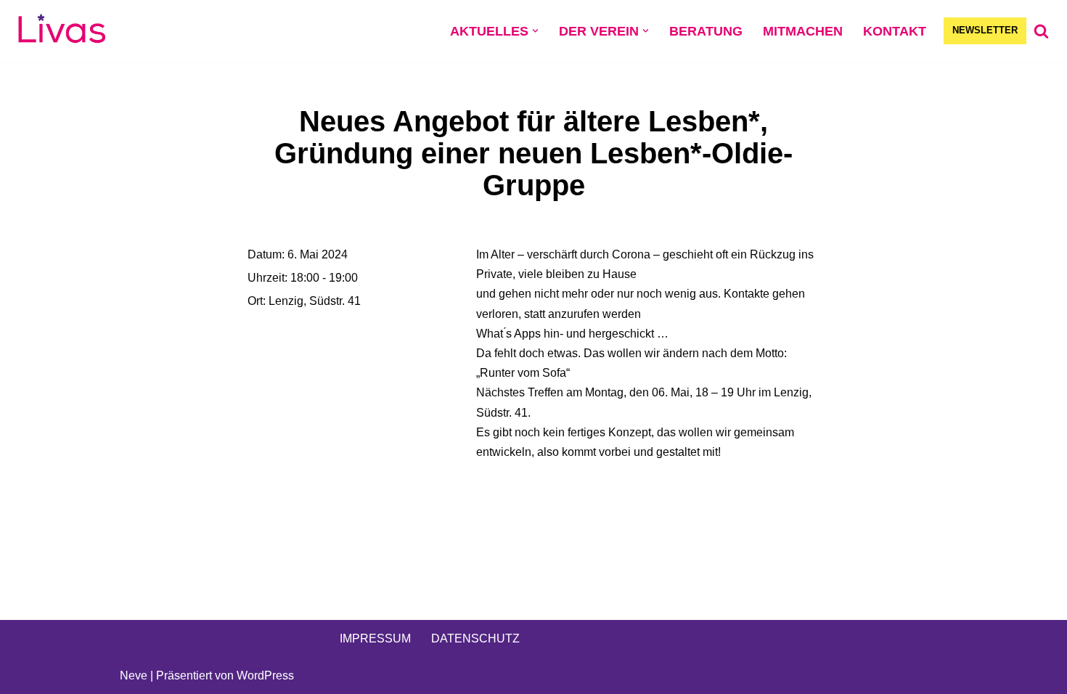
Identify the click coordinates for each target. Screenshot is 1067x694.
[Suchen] (1041, 30)
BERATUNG (706, 31)
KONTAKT (894, 31)
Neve (133, 675)
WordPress (265, 675)
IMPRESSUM (375, 638)
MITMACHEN (803, 31)
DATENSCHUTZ (475, 638)
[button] (535, 31)
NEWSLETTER (985, 30)
